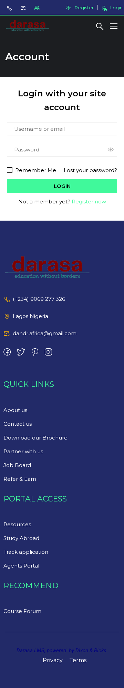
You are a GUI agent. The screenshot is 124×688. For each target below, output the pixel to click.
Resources (17, 524)
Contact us (17, 424)
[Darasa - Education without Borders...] (27, 26)
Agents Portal (21, 565)
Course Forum (22, 611)
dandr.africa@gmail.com (44, 333)
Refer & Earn (19, 479)
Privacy (53, 660)
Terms (77, 660)
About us (15, 410)
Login (116, 7)
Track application (25, 552)
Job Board (17, 465)
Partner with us (23, 451)
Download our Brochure (35, 437)
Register (84, 7)
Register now (89, 201)
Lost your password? (90, 170)
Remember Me (35, 170)
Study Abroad (21, 538)
